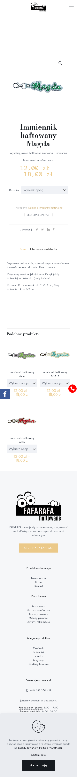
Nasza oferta (38, 578)
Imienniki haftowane (50, 208)
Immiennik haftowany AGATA (55, 374)
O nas (38, 582)
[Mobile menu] (71, 6)
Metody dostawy (38, 614)
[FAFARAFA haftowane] (38, 6)
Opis (23, 249)
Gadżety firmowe (38, 664)
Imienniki (38, 652)
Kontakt (38, 586)
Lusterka (38, 656)
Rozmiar (14, 190)
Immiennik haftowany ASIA (22, 440)
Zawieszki (38, 648)
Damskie (33, 208)
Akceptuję (38, 765)
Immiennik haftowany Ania (22, 374)
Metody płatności (38, 618)
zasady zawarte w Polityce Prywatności (40, 748)
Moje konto (38, 606)
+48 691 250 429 (40, 690)
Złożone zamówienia (39, 610)
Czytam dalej (38, 755)
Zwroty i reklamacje (38, 622)
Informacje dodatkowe (43, 249)
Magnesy (38, 660)
